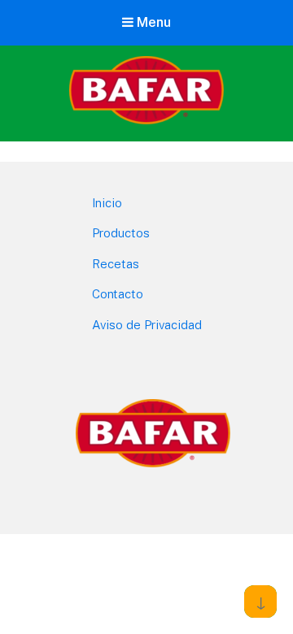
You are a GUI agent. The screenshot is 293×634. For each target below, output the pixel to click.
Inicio (107, 203)
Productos (121, 233)
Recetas (115, 264)
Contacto (117, 294)
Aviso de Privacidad (147, 325)
